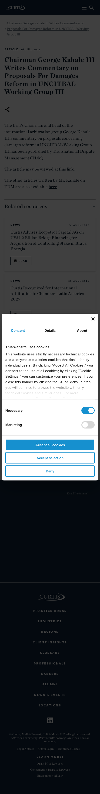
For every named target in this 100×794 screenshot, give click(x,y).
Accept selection (50, 458)
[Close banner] (93, 318)
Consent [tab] (18, 330)
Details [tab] (50, 330)
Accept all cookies (50, 445)
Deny (50, 471)
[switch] (88, 424)
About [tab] (82, 330)
